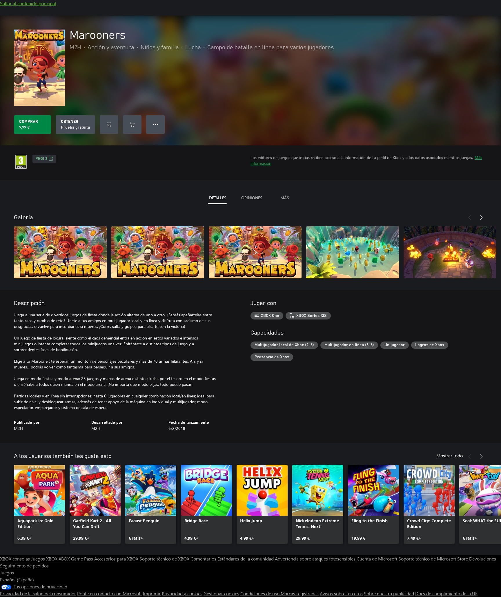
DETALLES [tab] (217, 197)
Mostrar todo (449, 455)
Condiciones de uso (260, 593)
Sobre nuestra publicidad (389, 593)
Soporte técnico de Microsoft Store (433, 559)
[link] (39, 504)
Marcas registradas (300, 593)
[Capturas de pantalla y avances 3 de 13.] (255, 252)
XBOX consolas (15, 559)
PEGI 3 (41, 159)
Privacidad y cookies (182, 593)
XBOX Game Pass (76, 559)
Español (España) (17, 579)
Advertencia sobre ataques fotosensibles (315, 559)
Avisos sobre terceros (341, 593)
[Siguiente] (481, 217)
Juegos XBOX (45, 559)
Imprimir (152, 593)
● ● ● (155, 124)
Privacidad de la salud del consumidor (38, 593)
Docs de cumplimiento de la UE (446, 593)
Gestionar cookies (221, 593)
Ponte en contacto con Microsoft (109, 593)
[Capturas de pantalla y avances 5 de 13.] (450, 252)
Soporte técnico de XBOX (164, 559)
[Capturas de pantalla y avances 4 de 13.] (352, 252)
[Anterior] (469, 217)
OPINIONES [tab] (251, 197)
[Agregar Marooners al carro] (132, 124)
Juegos (7, 572)
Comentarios (203, 559)
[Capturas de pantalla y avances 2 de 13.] (157, 252)
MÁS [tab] (284, 197)
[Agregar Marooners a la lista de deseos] (109, 124)
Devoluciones (482, 559)
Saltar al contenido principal (28, 3)
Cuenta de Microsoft (377, 559)
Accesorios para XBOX (116, 559)
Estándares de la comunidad (245, 559)
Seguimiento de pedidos (24, 566)
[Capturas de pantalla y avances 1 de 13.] (60, 252)
